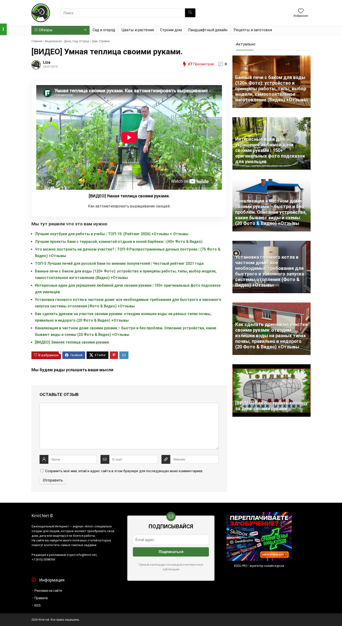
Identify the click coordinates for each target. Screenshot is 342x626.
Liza (46, 62)
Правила (41, 598)
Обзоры (46, 30)
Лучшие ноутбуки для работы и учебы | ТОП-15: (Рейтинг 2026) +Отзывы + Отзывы (111, 234)
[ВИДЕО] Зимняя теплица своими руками (72, 342)
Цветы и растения (137, 30)
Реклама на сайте (48, 590)
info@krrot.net (86, 555)
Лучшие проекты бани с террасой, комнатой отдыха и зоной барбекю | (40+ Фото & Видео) (118, 241)
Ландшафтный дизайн (207, 30)
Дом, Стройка (101, 41)
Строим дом (171, 30)
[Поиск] (190, 12)
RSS (37, 605)
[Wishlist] (301, 11)
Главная (36, 41)
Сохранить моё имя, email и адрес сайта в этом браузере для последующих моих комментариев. (124, 471)
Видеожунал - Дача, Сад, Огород (67, 41)
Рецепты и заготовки (253, 30)
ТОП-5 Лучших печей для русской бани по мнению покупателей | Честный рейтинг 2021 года (119, 263)
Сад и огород (104, 30)
